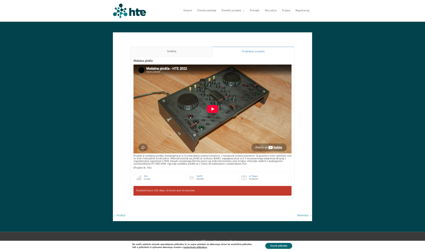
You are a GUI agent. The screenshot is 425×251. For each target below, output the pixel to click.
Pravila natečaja (206, 11)
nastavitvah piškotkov (195, 247)
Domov (187, 11)
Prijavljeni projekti (253, 52)
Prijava (286, 11)
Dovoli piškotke (278, 245)
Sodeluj (171, 51)
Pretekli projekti (231, 11)
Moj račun (271, 11)
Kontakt (254, 11)
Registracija (302, 11)
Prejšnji (119, 215)
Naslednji (304, 215)
